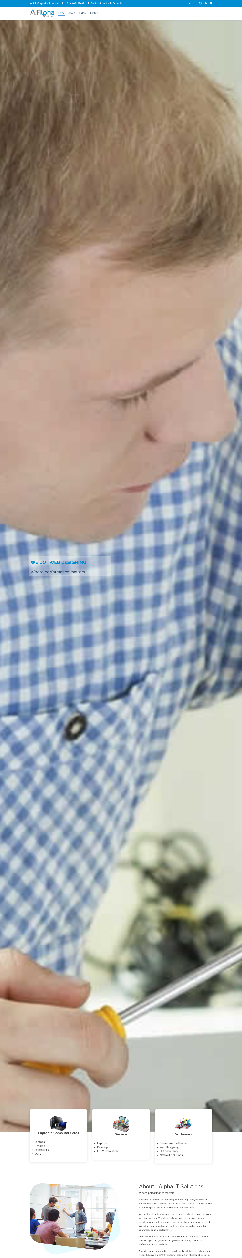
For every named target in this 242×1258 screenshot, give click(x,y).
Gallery (82, 12)
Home (61, 12)
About (71, 12)
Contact (94, 12)
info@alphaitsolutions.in (46, 3)
